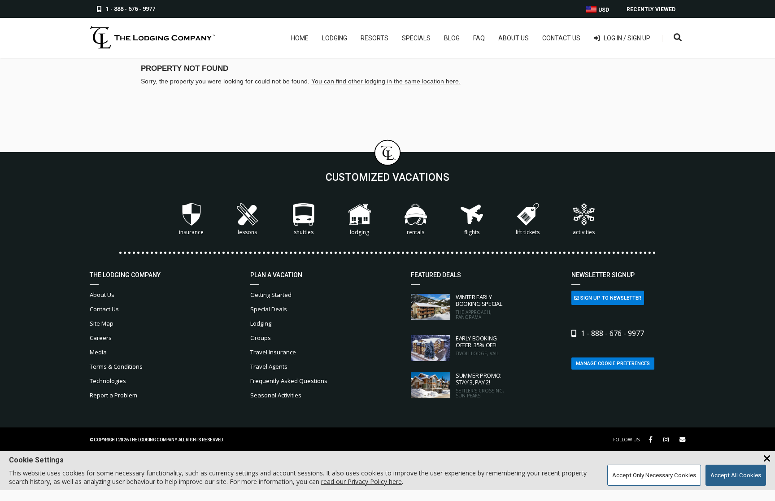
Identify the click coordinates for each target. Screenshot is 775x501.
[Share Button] (682, 440)
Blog (452, 38)
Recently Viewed (651, 9)
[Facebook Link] (651, 439)
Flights (471, 232)
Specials (416, 38)
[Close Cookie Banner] (767, 459)
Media (98, 352)
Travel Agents (268, 366)
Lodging (334, 38)
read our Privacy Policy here (361, 481)
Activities (584, 232)
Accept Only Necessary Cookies (654, 475)
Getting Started (271, 295)
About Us (513, 38)
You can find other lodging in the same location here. (386, 81)
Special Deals (268, 309)
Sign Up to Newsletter (610, 298)
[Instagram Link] (666, 439)
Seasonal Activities (275, 395)
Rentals (415, 232)
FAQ (479, 38)
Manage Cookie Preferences (613, 363)
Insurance (191, 232)
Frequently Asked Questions (288, 381)
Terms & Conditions (116, 366)
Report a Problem (113, 395)
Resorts (374, 38)
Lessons (247, 232)
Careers (101, 338)
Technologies (108, 381)
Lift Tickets (528, 232)
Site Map (101, 323)
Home (300, 38)
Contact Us (561, 38)
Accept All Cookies (735, 475)
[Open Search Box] (678, 38)
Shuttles (303, 232)
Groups (260, 338)
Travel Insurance (273, 352)
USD (603, 10)
